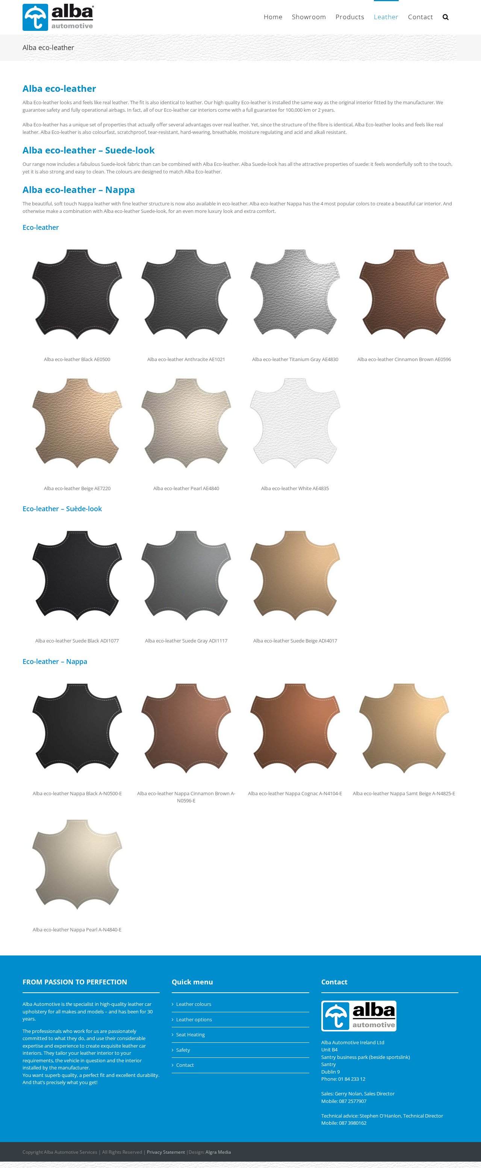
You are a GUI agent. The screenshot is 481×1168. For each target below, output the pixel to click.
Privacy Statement (166, 1152)
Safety (183, 1049)
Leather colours (193, 1004)
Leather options (194, 1019)
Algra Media (218, 1152)
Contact (185, 1065)
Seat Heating (190, 1034)
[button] (446, 16)
